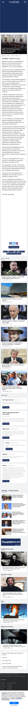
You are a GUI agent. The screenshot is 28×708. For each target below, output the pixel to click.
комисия (11, 251)
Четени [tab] (4, 490)
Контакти (8, 674)
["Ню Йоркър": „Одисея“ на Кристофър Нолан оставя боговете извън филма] (14, 611)
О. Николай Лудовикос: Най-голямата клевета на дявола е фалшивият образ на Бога (13, 594)
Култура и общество (11, 683)
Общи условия (14, 674)
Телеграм (17, 58)
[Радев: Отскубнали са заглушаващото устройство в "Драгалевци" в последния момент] (14, 378)
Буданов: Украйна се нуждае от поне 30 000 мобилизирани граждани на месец (13, 277)
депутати (22, 251)
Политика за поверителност (7, 676)
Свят (2, 689)
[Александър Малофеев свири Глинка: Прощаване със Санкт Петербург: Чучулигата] (14, 636)
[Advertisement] (14, 19)
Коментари (9, 689)
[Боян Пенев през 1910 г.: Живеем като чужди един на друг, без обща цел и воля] (14, 559)
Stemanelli (4, 657)
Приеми (14, 703)
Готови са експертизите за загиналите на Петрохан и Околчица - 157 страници (12, 343)
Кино (2, 601)
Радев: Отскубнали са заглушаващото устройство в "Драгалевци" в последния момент (12, 388)
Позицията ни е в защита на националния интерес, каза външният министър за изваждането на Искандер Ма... (19, 530)
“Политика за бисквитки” (16, 698)
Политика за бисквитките (19, 676)
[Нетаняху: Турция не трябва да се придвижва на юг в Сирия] (14, 312)
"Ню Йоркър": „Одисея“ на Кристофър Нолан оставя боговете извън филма (13, 620)
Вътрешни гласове (6, 574)
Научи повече (14, 705)
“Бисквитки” (4, 693)
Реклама (2, 674)
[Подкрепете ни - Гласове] (11, 542)
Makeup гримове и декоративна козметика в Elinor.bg (12, 653)
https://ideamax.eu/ (6, 660)
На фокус (3, 683)
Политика (3, 687)
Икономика (9, 685)
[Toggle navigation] (25, 2)
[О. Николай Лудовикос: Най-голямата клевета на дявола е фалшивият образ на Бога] (14, 584)
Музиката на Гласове (7, 626)
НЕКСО (5, 251)
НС (16, 251)
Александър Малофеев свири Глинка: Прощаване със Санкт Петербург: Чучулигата (14, 645)
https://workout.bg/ (6, 663)
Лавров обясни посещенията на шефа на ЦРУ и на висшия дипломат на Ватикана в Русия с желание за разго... (19, 522)
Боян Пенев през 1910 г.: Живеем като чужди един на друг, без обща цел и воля (14, 568)
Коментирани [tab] (13, 490)
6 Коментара (14, 247)
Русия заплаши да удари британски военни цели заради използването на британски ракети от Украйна (18, 505)
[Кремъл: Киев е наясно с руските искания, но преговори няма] (14, 356)
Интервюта (9, 687)
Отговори (6, 407)
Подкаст (3, 685)
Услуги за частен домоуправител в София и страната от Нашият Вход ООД (12, 667)
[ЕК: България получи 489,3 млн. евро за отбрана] (14, 290)
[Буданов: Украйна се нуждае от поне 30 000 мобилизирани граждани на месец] (14, 268)
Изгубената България (7, 549)
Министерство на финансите (14, 253)
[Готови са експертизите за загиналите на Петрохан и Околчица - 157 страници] (14, 334)
